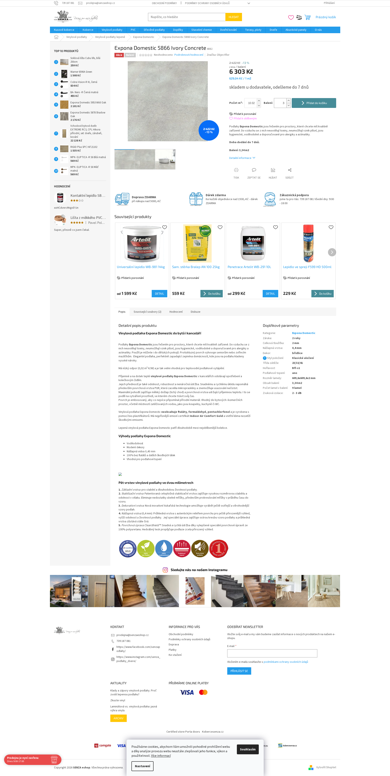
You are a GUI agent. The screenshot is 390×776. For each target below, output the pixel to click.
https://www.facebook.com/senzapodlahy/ (138, 649)
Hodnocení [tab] (176, 312)
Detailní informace (240, 158)
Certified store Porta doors (183, 732)
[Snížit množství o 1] (288, 105)
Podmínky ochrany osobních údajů (207, 3)
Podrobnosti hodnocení (188, 55)
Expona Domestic (303, 333)
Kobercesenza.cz (213, 732)
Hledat (234, 17)
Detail (159, 293)
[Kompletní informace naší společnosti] (287, 745)
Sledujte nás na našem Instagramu (199, 570)
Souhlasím (248, 749)
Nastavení (142, 766)
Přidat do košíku (316, 103)
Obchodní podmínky (164, 3)
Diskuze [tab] (195, 312)
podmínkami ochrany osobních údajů (286, 662)
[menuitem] (64, 30)
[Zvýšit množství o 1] (288, 100)
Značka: (218, 55)
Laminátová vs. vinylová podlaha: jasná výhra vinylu (133, 709)
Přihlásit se (239, 671)
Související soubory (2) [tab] (147, 312)
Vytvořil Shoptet (326, 768)
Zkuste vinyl (117, 700)
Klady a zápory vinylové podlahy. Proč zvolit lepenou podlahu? (133, 693)
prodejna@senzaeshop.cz (132, 635)
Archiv (118, 718)
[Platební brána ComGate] (102, 745)
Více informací (161, 755)
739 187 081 (123, 641)
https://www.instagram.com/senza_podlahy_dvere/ (138, 659)
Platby (172, 650)
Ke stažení (175, 655)
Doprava (174, 645)
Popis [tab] (122, 312)
